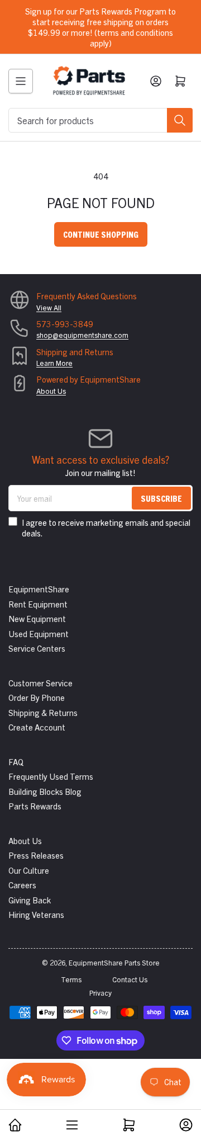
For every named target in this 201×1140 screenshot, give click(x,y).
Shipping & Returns (43, 712)
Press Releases (36, 855)
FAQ (15, 761)
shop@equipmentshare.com (82, 335)
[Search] (180, 120)
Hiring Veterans (36, 914)
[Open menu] (20, 81)
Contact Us (129, 979)
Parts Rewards (34, 805)
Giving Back (29, 899)
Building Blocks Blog (45, 791)
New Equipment (37, 618)
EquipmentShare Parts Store (114, 962)
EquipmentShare (38, 588)
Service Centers (36, 648)
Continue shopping (100, 234)
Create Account (36, 727)
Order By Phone (36, 697)
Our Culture (28, 870)
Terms (71, 979)
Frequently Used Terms (50, 776)
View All (48, 307)
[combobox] (100, 120)
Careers (22, 884)
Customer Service (40, 682)
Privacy (100, 992)
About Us (51, 390)
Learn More (54, 363)
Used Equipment (38, 633)
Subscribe (161, 498)
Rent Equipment (38, 604)
